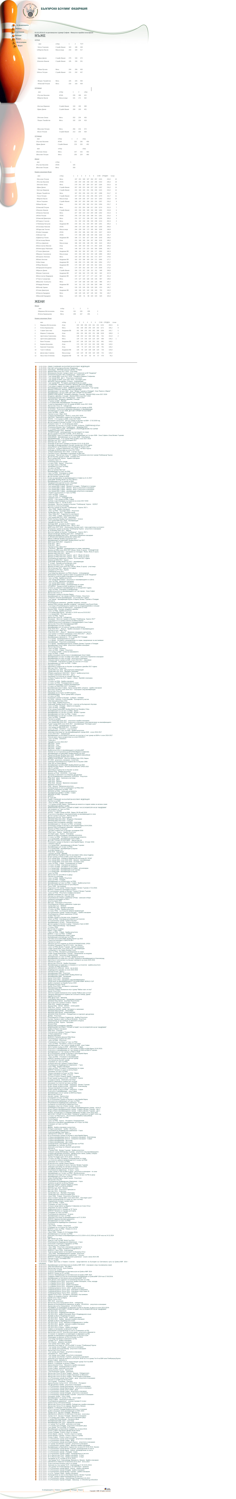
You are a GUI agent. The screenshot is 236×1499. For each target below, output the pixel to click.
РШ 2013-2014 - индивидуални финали (61, 1312)
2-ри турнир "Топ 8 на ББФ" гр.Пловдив (61, 1427)
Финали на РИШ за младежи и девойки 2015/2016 (65, 835)
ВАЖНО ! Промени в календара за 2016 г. (62, 889)
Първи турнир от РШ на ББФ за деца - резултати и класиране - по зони (72, 1171)
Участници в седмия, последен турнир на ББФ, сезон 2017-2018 (70, 386)
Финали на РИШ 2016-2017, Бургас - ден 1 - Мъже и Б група (68, 556)
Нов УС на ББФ (53, 768)
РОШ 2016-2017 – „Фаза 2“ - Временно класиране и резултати (69, 632)
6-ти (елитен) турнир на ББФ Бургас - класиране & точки (67, 607)
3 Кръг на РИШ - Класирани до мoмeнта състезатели (66, 919)
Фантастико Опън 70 (55, 593)
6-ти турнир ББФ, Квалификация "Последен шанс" (65, 402)
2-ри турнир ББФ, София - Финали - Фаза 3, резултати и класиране (71, 488)
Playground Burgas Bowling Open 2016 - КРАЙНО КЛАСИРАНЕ (69, 755)
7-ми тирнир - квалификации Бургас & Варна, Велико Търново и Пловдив (73, 599)
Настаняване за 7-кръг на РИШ (59, 809)
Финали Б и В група (54, 784)
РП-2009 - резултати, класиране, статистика (63, 760)
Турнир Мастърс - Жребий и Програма (61, 1193)
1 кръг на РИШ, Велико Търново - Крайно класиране (66, 947)
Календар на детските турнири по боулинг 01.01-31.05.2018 (68, 443)
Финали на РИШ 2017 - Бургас (58, 560)
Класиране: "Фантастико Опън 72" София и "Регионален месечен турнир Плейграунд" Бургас (80, 455)
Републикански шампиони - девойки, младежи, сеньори (67, 602)
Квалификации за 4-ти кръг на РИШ (60, 1176)
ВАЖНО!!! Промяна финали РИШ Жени (61, 1037)
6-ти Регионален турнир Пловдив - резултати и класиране (68, 1393)
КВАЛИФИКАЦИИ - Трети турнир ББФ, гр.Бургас (64, 694)
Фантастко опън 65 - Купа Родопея (60, 817)
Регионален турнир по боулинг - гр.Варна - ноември (66, 697)
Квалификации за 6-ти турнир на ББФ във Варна (64, 1093)
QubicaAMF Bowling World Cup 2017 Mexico (62, 479)
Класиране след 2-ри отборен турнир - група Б (64, 1106)
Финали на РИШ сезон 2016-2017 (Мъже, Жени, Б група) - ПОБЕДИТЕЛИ (73, 550)
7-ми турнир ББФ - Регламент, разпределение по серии (67, 383)
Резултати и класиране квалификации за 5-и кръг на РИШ (68, 1122)
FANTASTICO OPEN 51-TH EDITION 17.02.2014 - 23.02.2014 (68, 1414)
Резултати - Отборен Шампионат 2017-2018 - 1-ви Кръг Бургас (69, 448)
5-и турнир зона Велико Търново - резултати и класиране (68, 1443)
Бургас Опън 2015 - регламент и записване (63, 986)
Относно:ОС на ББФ (55, 1270)
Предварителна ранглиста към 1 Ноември (62, 483)
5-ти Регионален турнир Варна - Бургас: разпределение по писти (70, 1450)
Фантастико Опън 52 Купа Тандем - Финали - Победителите (68, 1373)
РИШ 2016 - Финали (54, 781)
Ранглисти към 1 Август (56, 971)
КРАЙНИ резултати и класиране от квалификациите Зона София (70, 622)
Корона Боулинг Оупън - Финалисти (60, 1370)
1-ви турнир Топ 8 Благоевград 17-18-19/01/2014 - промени (68, 1466)
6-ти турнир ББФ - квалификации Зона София (64, 838)
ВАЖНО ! (51, 796)
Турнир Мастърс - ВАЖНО (57, 906)
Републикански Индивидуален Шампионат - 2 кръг (65, 1242)
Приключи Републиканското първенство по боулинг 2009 (67, 761)
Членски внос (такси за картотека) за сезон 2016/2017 (66, 737)
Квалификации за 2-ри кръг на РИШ (60, 1234)
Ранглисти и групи (54, 942)
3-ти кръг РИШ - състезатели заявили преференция (66, 911)
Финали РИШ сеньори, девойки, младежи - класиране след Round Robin (73, 604)
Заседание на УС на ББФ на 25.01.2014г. (62, 1458)
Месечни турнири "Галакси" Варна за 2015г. (63, 1184)
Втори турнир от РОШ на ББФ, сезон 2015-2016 (64, 857)
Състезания (19, 32)
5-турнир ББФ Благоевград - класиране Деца (63, 1419)
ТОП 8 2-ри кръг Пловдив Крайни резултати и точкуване (67, 1409)
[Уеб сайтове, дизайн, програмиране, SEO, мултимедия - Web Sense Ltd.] (107, 1489)
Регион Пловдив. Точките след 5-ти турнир (62, 1432)
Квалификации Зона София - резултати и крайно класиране (68, 645)
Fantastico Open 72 (54, 460)
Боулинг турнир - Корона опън (58, 1096)
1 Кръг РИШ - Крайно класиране (59, 509)
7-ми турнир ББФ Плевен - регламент (61, 583)
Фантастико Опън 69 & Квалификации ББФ (62, 624)
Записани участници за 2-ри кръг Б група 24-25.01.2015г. (67, 1166)
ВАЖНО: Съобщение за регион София (61, 1363)
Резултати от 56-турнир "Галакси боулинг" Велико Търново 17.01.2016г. (72, 888)
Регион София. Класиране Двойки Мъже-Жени (64, 1430)
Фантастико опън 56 (55, 1180)
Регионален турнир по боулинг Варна (60, 594)
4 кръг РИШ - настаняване (57, 886)
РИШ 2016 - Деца (54, 779)
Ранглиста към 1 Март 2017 (57, 630)
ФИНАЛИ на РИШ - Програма (58, 794)
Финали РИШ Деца (54, 1035)
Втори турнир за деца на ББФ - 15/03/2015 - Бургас (65, 1078)
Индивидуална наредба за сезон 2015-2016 (63, 970)
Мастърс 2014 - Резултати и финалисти (61, 1189)
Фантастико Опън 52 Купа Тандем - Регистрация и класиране (69, 1376)
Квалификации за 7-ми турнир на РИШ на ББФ (64, 1052)
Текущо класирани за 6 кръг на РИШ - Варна (63, 1073)
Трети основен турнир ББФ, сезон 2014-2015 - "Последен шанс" (70, 1198)
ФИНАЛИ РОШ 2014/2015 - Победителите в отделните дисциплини (71, 1014)
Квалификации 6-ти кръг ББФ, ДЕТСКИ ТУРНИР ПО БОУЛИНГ (69, 411)
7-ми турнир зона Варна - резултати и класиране (65, 1352)
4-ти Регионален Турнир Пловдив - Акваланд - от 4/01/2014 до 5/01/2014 (73, 1480)
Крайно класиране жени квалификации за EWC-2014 (66, 1411)
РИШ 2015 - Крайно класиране (58, 1004)
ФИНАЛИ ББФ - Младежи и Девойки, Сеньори (63, 399)
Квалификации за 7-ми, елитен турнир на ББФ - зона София (68, 1045)
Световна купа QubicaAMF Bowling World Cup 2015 (65, 938)
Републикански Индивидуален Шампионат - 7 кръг (65, 1065)
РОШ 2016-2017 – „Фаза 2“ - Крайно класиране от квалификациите (71, 629)
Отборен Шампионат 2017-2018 (59, 474)
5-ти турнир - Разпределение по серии (61, 638)
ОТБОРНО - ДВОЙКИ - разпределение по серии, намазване (69, 548)
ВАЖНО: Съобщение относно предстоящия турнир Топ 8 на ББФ (70, 1362)
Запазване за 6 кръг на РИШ (58, 1071)
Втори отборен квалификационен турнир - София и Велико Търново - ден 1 (74, 1111)
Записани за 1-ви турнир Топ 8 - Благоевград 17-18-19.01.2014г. (70, 1465)
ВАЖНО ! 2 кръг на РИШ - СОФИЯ (60, 934)
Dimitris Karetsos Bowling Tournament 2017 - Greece (65, 519)
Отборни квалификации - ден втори (60, 1140)
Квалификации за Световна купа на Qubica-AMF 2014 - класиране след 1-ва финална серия (80, 1265)
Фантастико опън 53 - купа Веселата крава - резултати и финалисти (71, 1332)
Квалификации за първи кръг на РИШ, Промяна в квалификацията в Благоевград (76, 958)
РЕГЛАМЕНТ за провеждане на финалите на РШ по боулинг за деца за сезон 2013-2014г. (78, 1307)
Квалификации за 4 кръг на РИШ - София (62, 663)
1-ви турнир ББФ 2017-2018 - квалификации (63, 520)
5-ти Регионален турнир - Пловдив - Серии (62, 1452)
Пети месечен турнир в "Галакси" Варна (62, 1032)
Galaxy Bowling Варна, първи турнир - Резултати (64, 1178)
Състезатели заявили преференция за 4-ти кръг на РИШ (67, 1160)
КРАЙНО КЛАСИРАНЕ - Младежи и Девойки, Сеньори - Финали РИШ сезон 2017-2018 (77, 394)
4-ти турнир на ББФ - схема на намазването (63, 652)
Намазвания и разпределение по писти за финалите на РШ (68, 1330)
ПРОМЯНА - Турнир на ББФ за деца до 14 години (65, 586)
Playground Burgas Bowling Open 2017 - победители (65, 534)
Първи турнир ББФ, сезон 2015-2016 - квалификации (66, 948)
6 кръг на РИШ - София (56, 412)
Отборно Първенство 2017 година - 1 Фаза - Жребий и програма (70, 678)
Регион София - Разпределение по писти (62, 1366)
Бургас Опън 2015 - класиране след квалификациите (66, 979)
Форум (18, 39)
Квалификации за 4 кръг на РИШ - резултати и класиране (68, 658)
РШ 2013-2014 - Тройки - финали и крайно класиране (66, 1319)
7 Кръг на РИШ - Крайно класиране (60, 802)
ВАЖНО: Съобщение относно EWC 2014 (62, 1407)
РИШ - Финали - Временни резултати (60, 786)
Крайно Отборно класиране (57, 1029)
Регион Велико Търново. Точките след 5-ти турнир (65, 1435)
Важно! (50, 1237)
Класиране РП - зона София (57, 1353)
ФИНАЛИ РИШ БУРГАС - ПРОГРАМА (60, 1011)
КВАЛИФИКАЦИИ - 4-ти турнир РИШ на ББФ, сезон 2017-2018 (69, 438)
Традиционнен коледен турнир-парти (60, 1201)
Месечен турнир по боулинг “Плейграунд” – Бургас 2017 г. (68, 507)
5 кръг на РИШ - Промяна (57, 648)
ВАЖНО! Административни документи (61, 1219)
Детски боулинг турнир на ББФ (58, 476)
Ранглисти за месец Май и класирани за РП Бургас (65, 576)
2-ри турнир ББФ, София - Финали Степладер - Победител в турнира (72, 486)
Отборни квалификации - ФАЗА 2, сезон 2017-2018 (65, 415)
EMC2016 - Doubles (54, 747)
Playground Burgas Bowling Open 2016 (61, 756)
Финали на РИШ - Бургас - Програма (60, 1022)
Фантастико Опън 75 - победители (60, 406)
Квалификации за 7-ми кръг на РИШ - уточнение (64, 824)
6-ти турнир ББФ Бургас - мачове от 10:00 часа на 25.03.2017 (69, 612)
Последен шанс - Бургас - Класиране (61, 834)
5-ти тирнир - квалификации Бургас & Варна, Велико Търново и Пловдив (73, 643)
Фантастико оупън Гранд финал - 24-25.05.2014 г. (65, 1306)
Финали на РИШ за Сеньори (57, 829)
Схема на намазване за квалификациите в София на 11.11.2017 (70, 478)
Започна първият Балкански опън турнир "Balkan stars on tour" (69, 993)
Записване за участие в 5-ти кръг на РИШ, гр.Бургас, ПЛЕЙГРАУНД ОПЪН (74, 425)
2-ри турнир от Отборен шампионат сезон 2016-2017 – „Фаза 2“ (70, 634)
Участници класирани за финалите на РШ (62, 1339)
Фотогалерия (21, 42)
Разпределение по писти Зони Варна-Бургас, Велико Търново (69, 1475)
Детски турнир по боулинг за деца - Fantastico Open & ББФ (68, 924)
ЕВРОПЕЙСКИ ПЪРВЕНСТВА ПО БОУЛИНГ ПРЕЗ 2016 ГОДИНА (70, 855)
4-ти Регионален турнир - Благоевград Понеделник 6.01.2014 (69, 1478)
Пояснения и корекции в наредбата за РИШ (63, 1243)
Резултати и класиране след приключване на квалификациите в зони (72, 814)
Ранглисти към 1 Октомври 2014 (59, 1258)
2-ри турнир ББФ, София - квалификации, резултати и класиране (70, 491)
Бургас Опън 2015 (54, 991)
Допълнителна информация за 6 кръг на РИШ (63, 1101)
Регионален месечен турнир (57, 461)
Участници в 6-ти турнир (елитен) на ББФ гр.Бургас (66, 620)
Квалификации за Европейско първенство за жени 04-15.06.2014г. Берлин (73, 1447)
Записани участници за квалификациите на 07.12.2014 (67, 1217)
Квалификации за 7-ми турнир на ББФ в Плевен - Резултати (68, 596)
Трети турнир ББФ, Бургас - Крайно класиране (64, 458)
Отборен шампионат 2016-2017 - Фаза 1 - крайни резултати (68, 673)
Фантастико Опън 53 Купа (57, 1350)
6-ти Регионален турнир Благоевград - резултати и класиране (69, 1386)
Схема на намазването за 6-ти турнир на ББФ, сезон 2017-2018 (70, 404)
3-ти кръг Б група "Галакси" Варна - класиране (64, 1076)
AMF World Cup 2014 (55, 1239)
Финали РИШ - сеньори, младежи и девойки (63, 609)
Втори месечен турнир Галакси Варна (61, 1163)
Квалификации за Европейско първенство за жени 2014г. (67, 1429)
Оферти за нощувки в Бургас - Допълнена (62, 1296)
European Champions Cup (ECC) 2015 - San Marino (65, 945)
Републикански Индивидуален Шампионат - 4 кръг (65, 1181)
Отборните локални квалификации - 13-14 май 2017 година (68, 597)
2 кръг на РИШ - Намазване (57, 496)
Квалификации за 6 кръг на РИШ (59, 625)
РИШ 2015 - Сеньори (55, 1030)
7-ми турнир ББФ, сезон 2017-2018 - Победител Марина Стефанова (71, 376)
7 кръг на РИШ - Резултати (57, 1040)
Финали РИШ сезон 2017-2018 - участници (62, 371)
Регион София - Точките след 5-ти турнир (62, 1437)
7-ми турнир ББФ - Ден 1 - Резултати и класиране (65, 378)
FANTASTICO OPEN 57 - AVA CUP (59, 1134)
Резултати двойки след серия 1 (59, 1132)
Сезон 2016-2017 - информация (59, 734)
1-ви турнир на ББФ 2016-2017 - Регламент (63, 727)
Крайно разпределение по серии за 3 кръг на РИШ (65, 1199)
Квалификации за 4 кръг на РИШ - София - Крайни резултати (69, 883)
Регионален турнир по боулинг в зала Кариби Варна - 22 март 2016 (71, 842)
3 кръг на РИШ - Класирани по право (60, 473)
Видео (20, 45)
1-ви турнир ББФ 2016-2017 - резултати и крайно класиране (68, 720)
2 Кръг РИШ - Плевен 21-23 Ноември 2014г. (63, 1232)
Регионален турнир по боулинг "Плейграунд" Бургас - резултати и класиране (74, 529)
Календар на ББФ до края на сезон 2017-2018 (63, 450)
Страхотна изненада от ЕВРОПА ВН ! (61, 940)
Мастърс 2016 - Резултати (57, 668)
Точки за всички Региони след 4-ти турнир (62, 1463)
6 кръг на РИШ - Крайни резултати (60, 611)
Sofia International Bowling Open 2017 (60, 484)
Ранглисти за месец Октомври (58, 506)
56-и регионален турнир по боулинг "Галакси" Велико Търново (69, 891)
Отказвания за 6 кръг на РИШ (58, 1098)
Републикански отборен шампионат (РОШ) (63, 914)
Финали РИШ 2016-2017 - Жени (59, 553)
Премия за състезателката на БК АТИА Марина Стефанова (68, 752)
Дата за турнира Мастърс (56, 470)
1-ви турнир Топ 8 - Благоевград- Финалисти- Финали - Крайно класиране (73, 1460)
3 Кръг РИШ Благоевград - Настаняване (62, 925)
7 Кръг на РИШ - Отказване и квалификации (63, 1057)
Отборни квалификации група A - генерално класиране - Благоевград (72, 1137)
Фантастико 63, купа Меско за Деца (60, 875)
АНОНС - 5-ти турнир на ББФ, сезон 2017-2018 (64, 419)
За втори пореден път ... (56, 850)
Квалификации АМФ (55, 988)
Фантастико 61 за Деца (56, 929)
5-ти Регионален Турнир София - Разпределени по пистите (68, 1453)
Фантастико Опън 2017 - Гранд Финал (61, 565)
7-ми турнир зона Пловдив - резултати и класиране (65, 1347)
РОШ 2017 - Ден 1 (54, 545)
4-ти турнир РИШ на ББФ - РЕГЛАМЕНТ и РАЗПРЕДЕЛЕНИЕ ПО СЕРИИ (73, 429)
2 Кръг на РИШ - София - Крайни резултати (63, 932)
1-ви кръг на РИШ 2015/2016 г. (58, 966)
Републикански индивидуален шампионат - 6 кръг (65, 1102)
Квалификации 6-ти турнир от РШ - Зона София (64, 1398)
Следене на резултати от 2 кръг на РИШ (62, 493)
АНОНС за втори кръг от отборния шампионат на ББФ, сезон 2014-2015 (73, 1112)
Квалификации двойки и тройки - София (62, 793)
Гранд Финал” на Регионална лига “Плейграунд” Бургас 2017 (69, 447)
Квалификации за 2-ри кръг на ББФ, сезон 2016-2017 (66, 716)
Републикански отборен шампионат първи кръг (64, 904)
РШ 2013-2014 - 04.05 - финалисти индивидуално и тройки (68, 1322)
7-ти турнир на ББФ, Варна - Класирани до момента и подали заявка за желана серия (77, 804)
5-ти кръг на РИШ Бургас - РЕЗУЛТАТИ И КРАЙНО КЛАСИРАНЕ (70, 1116)
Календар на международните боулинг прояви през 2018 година (70, 445)
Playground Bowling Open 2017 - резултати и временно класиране (70, 535)
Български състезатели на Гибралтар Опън (63, 1104)
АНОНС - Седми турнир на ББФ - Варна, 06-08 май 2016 (67, 812)
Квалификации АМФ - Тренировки (59, 976)
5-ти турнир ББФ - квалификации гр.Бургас (63, 871)
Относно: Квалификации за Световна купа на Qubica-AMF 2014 (70, 1271)
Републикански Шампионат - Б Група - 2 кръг (63, 1170)
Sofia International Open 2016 (57, 701)
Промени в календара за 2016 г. (59, 899)
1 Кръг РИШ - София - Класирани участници (63, 515)
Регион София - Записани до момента (61, 1399)
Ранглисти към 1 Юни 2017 (57, 547)
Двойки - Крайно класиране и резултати (61, 1127)
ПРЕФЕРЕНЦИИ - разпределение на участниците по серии (68, 432)
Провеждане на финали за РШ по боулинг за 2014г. (65, 1337)
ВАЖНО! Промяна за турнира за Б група (62, 1211)
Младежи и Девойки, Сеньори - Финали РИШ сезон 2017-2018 (69, 396)
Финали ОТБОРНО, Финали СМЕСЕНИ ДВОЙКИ (65, 389)
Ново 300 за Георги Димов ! (57, 763)
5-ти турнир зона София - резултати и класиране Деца (67, 1417)
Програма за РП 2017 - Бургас (58, 570)
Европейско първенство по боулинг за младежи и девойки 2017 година (72, 666)
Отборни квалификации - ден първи (60, 1142)
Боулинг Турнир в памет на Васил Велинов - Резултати (67, 1019)
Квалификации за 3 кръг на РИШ (59, 471)
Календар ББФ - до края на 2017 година (61, 524)
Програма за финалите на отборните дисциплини (65, 775)
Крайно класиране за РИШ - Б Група (60, 1075)
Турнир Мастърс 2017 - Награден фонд (61, 512)
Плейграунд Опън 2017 (56, 571)
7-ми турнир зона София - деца (59, 1343)
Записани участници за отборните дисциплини (64, 1147)
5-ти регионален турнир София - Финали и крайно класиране (69, 1445)
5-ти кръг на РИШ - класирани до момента (62, 865)
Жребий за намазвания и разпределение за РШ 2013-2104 (68, 1335)
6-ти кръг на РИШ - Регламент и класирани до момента (67, 837)
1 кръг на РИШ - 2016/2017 (57, 738)
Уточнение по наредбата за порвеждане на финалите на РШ (69, 1334)
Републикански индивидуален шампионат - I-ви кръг (66, 1255)
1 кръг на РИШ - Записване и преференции (63, 955)
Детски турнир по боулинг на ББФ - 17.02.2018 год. (65, 422)
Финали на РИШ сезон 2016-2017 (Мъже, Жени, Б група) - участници (71, 566)
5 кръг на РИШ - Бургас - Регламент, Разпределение (66, 1120)
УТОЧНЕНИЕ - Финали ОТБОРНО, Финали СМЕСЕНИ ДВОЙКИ (70, 384)
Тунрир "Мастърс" (54, 916)
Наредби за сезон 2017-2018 (58, 522)
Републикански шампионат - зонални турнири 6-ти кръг (67, 1401)
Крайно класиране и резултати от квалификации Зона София (69, 655)
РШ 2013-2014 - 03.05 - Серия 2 (59, 1325)
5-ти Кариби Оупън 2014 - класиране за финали (64, 1286)
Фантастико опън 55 (55, 1230)
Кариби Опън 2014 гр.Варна (57, 1298)
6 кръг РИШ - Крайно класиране (59, 1066)
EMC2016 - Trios (53, 745)
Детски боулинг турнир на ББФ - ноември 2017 (64, 456)
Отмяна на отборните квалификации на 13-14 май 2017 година (69, 588)
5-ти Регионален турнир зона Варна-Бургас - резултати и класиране (71, 1442)
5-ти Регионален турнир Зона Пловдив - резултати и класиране (70, 1439)
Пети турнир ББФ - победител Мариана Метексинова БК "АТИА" (70, 858)
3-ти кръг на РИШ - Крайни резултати (61, 909)
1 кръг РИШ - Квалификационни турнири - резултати (66, 1253)
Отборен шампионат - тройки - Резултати (62, 1129)
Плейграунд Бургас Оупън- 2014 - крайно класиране (66, 1288)
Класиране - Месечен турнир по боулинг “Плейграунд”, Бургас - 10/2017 (73, 504)
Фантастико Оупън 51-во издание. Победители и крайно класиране (71, 1404)
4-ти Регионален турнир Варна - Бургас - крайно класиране (68, 1468)
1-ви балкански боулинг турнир (58, 1060)
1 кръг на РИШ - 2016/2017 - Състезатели (62, 729)
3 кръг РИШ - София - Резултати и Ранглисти (63, 1196)
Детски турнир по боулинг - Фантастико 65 (62, 816)
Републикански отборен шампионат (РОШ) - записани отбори (69, 897)
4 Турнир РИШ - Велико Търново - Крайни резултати (66, 1150)
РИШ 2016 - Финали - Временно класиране (62, 783)
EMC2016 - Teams (54, 743)
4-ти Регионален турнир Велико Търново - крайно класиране (69, 1471)
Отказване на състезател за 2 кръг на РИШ (63, 1227)
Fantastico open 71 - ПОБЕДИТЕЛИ (60, 497)
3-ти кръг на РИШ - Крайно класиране (61, 681)
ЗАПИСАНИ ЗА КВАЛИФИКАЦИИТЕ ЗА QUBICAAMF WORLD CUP (71, 981)
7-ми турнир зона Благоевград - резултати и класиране (67, 1348)
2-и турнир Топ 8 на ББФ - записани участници (64, 1424)
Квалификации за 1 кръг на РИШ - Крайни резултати (66, 730)
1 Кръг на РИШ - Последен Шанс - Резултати (63, 511)
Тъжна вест (52, 740)
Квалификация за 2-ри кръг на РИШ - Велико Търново (66, 712)
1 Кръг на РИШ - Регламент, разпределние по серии (66, 952)
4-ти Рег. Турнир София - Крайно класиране (63, 1473)
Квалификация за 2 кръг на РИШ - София (62, 714)
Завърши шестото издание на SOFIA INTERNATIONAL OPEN (69, 943)
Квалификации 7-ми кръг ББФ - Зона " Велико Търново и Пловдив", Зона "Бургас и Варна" (79, 391)
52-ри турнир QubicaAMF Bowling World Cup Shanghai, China (68, 709)
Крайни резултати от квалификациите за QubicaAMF (66, 750)
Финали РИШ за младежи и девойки (60, 1025)
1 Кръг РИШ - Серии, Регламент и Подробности (64, 1248)
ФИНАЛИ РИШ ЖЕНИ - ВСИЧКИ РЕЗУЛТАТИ (63, 1001)
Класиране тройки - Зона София (59, 1396)
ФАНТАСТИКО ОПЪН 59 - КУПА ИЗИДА (62, 1055)
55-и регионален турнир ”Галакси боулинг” (62, 920)
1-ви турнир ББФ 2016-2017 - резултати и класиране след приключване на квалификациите (79, 722)
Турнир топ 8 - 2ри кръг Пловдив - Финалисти (63, 1412)
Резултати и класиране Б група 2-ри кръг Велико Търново (68, 1165)
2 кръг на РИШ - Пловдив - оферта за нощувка (64, 706)
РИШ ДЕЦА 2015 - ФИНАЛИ (57, 998)
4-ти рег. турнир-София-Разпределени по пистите (65, 1476)
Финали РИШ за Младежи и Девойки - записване (64, 827)
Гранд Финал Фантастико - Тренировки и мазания (65, 999)
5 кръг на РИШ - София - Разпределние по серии (65, 863)
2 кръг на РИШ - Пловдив (56, 707)
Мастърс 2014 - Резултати (57, 1191)
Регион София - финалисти (57, 1360)
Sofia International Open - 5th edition (60, 1266)
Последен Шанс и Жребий (57, 465)
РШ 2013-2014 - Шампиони (57, 1311)
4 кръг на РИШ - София (56, 653)
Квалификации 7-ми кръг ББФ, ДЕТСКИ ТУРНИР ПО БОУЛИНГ (70, 393)
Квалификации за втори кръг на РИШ (60, 937)
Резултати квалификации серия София (61, 935)
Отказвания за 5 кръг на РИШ (58, 1117)
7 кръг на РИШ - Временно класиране (61, 581)
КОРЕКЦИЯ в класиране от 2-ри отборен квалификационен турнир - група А (74, 1107)
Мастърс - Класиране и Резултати (59, 902)
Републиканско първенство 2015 (59, 1039)
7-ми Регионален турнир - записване (60, 1371)
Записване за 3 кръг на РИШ (58, 1207)
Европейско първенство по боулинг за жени (63, 770)
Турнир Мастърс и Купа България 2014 (61, 1194)
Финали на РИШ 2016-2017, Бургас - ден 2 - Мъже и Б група (68, 555)
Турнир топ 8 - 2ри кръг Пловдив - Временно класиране (67, 1416)
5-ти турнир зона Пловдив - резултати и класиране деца (67, 1425)
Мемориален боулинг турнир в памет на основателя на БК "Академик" (72, 373)
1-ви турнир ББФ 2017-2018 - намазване (62, 517)
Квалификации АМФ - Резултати (59, 973)
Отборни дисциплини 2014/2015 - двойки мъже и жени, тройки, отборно (72, 1153)
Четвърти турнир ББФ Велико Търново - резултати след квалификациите (73, 1152)
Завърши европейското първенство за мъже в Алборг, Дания (69, 994)
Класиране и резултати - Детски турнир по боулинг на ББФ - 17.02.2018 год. (74, 420)
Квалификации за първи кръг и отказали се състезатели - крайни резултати (74, 965)
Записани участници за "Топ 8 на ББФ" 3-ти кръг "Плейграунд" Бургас (72, 1345)
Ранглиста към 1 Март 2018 (57, 414)
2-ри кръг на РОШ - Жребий (57, 853)
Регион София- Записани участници (60, 1368)
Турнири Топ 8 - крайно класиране (59, 1340)
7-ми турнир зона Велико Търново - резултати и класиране (68, 1357)
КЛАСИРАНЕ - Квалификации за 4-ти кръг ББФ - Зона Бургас (69, 437)
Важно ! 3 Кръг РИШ (54, 930)
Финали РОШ (52, 1024)
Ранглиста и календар (55, 876)
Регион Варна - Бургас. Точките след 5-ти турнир (65, 1434)
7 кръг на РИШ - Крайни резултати (60, 578)
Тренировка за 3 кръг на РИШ (58, 466)
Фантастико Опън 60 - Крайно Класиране (62, 963)
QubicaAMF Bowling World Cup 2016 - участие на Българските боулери (72, 704)
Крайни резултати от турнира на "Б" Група (62, 1209)
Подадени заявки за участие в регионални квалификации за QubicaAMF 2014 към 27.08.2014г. (80, 1276)
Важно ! (50, 1125)
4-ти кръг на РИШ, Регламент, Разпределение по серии (67, 1158)
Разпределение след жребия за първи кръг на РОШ (66, 1143)
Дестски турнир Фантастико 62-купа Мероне (63, 884)
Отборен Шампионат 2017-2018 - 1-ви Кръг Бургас (65, 452)
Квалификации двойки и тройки (58, 806)
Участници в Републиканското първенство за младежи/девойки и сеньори (73, 606)
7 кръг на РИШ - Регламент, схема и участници (64, 1043)
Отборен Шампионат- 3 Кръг (58, 1034)
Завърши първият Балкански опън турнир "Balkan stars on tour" (70, 989)
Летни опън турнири (55, 811)
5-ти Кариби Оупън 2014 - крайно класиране (63, 1284)
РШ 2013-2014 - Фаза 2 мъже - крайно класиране (65, 1317)
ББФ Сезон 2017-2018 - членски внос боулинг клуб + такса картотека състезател (76, 527)
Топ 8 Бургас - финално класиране (60, 1342)
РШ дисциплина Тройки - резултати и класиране (64, 1384)
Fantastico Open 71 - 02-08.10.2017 (60, 502)
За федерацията (22, 25)
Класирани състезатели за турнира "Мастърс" (64, 676)
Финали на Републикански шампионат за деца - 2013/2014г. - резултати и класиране (77, 1304)
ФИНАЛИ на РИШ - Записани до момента (62, 791)
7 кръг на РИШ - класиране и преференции (63, 589)
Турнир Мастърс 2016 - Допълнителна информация (66, 670)
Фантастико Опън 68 (55, 647)
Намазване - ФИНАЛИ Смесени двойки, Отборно (65, 370)
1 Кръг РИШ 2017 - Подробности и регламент (63, 514)
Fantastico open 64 (54, 843)
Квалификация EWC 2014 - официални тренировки (65, 1422)
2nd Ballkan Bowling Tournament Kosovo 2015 (63, 1168)
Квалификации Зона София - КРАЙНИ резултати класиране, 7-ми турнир (73, 388)
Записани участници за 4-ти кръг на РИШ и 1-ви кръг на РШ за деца (71, 1175)
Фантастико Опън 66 (55, 691)
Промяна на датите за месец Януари (60, 1183)
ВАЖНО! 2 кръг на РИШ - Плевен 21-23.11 (62, 1229)
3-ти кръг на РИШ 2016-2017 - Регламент (62, 686)
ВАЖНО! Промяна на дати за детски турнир (63, 1058)
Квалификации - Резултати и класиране (61, 642)
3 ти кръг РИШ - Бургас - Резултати (60, 463)
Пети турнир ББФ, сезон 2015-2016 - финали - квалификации (69, 860)
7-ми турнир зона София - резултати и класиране (65, 1355)
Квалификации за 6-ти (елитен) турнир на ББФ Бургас (66, 627)
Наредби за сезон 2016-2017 (58, 742)
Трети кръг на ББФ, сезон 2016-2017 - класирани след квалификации (71, 689)
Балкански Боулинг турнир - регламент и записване (66, 1009)
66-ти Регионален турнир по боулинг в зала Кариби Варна (68, 1053)
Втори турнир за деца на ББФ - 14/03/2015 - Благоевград (67, 1086)
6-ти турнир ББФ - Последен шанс (60, 614)
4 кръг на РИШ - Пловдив (56, 879)
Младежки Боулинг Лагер (56, 984)
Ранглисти (51, 601)
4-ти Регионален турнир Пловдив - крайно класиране (66, 1470)
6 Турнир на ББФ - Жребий (57, 401)
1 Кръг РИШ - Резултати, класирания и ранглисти (65, 1247)
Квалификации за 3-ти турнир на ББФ (61, 481)
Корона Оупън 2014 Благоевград (59, 1402)
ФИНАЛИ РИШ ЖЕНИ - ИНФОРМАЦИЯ (61, 1012)
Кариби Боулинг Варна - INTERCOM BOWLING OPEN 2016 (68, 766)
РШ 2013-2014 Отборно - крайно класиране (63, 1327)
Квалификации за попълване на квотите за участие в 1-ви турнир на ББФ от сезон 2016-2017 (80, 735)
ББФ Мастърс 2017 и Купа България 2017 (62, 440)
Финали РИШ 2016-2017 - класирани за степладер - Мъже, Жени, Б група (73, 552)
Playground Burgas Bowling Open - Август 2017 (64, 525)
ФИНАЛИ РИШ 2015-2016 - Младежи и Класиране (65, 819)
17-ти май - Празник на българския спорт (62, 563)
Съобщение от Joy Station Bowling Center (62, 950)
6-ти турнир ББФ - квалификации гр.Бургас (63, 848)
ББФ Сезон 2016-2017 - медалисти (60, 542)
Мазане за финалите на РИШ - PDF (60, 789)
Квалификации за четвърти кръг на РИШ (62, 881)
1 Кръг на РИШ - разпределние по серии (62, 725)
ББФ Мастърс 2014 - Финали (58, 1188)
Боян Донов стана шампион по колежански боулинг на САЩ (68, 1280)
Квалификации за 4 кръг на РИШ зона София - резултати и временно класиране (76, 656)
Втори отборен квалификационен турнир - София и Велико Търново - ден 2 (74, 1109)
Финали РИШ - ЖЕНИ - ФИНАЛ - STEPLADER (63, 1006)
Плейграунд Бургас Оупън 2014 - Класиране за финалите (68, 1289)
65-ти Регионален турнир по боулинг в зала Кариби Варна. (68, 1099)
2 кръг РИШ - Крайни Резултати (59, 702)
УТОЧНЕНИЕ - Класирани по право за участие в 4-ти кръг (68, 661)
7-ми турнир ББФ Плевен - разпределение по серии (66, 584)
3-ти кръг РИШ (53, 927)
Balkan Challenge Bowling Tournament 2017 (62, 538)
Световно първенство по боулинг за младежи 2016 (65, 830)
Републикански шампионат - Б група (60, 1214)
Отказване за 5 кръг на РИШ (58, 1124)
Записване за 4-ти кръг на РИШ (59, 1161)
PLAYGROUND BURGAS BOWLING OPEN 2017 (64, 537)
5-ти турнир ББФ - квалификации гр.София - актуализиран (68, 868)
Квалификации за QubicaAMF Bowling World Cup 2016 (66, 753)
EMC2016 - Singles (54, 748)
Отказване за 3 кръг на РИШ (58, 1204)
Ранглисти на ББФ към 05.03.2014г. (60, 1380)
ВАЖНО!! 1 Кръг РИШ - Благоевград (60, 1250)
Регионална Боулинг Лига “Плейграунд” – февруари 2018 (67, 427)
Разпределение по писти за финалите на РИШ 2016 (66, 788)
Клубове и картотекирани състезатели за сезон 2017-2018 (68, 501)
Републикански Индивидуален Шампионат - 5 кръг (65, 1130)
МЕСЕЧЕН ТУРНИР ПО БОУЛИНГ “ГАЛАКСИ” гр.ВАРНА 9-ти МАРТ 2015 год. (74, 1114)
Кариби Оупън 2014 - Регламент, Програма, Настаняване (68, 1294)
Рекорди (18, 35)
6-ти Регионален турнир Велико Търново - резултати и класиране (70, 1394)
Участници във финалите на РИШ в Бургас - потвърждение (68, 573)
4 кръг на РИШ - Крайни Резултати (60, 878)
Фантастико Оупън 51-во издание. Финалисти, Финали (66, 1406)
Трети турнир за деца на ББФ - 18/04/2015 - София (65, 1047)
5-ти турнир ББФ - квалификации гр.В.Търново (64, 870)
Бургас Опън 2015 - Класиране (58, 978)
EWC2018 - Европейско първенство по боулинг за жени (67, 417)
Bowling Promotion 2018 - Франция (59, 430)
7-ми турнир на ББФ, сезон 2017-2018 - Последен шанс (67, 379)
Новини (19, 28)
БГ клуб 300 (52, 797)
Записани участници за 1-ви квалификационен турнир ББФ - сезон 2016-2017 (75, 732)
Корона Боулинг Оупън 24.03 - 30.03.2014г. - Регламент (67, 1383)
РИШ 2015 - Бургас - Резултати (59, 1007)
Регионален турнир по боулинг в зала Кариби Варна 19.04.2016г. (70, 825)
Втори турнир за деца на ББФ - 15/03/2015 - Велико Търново (69, 1084)
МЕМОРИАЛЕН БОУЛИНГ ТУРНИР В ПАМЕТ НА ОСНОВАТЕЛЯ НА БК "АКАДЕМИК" (77, 807)
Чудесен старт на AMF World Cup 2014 (61, 1240)
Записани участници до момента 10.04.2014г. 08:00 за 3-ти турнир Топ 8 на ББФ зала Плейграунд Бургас (84, 1358)
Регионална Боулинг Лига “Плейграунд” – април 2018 (66, 374)
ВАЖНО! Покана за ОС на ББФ (58, 1273)
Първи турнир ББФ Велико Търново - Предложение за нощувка (70, 953)
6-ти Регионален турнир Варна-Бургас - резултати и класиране (70, 1388)
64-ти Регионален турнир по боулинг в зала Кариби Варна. (68, 1135)
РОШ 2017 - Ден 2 (54, 543)
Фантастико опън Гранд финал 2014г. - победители (65, 1302)
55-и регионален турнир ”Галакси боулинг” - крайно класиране (69, 912)
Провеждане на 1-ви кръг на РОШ (59, 1145)
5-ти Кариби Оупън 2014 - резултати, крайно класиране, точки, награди (72, 1281)
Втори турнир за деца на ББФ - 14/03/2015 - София (65, 1089)
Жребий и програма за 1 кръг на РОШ (61, 894)
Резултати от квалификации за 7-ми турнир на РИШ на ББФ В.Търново (72, 1050)
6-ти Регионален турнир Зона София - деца (63, 1389)
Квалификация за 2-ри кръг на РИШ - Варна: (63, 711)
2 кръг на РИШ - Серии (56, 494)
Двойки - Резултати (54, 1016)
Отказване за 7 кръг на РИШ (58, 1061)
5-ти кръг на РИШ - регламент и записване (62, 866)
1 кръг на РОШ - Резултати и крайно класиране (64, 893)
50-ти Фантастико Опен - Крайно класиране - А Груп (66, 1457)
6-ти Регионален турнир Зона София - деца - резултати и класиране (71, 1378)
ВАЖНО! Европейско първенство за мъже (62, 1081)
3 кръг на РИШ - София (56, 1202)
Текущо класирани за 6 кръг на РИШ (60, 1088)
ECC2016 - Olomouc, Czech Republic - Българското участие (68, 699)
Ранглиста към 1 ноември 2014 (58, 1245)
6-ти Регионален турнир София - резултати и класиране (67, 1391)
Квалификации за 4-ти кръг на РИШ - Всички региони (66, 1173)
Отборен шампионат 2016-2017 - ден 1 (61, 675)
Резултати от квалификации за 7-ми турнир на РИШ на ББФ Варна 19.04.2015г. (75, 1048)
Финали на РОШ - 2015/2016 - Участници (62, 773)
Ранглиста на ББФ (54, 665)
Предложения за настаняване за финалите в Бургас (66, 1020)
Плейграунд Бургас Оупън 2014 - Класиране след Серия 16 (68, 1291)
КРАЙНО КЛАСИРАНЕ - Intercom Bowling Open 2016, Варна (68, 758)
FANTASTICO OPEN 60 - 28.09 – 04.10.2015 (63, 968)
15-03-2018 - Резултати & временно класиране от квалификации (70, 409)
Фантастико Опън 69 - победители (60, 617)
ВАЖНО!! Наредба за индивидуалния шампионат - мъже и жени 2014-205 (73, 1257)
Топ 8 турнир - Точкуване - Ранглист (60, 1381)
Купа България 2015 (55, 901)
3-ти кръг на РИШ (54, 468)
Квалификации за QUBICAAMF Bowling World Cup (65, 975)
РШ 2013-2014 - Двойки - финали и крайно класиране (66, 1324)
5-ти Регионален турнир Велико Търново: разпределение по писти (71, 1448)
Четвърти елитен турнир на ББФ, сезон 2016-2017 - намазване (69, 660)
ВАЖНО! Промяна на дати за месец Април (62, 1070)
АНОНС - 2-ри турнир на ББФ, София (61, 499)
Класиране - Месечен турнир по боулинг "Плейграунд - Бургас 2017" (71, 619)
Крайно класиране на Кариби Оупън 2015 (62, 983)
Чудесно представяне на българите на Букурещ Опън (66, 1252)
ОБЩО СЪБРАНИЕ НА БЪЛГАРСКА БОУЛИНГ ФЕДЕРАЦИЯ (69, 366)
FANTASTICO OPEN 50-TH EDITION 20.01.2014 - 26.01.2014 (68, 1462)
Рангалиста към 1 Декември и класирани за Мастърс (66, 453)
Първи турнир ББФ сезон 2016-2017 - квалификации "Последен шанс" (72, 724)
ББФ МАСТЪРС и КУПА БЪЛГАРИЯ (60, 1186)
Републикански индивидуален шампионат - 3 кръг (65, 1222)
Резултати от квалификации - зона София (62, 1091)
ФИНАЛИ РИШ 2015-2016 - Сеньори (60, 820)
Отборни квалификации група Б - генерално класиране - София (70, 1139)
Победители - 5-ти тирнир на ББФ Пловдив (62, 635)
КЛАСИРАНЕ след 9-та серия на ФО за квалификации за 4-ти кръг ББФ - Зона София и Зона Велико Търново (86, 435)
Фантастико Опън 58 (55, 1094)
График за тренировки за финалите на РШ (62, 1329)
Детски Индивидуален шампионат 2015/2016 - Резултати (67, 776)
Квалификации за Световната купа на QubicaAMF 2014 (67, 1278)
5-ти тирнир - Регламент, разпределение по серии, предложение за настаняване (76, 640)
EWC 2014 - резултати (55, 1301)
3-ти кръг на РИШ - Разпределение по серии (63, 683)
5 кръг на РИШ (53, 873)
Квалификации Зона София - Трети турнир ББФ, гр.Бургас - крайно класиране (75, 688)
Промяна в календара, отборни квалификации (64, 684)
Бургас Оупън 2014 (54, 1299)
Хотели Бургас (53, 1119)
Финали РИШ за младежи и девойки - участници (64, 822)
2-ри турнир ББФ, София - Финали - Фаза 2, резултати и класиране (71, 489)
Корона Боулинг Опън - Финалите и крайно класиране (66, 1365)
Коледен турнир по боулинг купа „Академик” (63, 917)
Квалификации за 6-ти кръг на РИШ (60, 847)
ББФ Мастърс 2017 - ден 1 (57, 442)
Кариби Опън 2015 (54, 996)
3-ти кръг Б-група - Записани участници (62, 1079)
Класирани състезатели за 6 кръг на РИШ (62, 1083)
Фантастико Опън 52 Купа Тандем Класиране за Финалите (68, 1375)
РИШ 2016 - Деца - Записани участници (61, 778)
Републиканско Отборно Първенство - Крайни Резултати (67, 1017)
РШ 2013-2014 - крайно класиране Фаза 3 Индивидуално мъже (69, 1314)
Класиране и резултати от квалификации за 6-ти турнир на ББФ (70, 407)
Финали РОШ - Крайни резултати (59, 771)
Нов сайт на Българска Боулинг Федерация (63, 368)
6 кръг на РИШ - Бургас (56, 615)
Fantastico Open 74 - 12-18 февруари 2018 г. (63, 424)
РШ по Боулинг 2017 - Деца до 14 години (62, 568)
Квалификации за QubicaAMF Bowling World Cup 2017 (66, 540)
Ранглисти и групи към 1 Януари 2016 (61, 896)
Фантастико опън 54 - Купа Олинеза (60, 1268)
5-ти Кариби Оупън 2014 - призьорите (61, 1283)
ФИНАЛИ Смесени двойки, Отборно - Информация (65, 381)
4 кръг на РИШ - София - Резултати (60, 650)
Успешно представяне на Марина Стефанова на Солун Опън (69, 1206)
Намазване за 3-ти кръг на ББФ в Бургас (62, 693)
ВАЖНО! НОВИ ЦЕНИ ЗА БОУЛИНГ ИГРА (62, 1155)
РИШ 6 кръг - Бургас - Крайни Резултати (62, 832)
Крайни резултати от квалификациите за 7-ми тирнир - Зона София (71, 591)
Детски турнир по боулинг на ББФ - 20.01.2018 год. (65, 433)
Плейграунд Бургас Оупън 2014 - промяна (62, 1293)
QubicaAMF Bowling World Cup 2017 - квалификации (66, 561)
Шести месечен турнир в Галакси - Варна (62, 1002)
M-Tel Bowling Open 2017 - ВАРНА (59, 530)
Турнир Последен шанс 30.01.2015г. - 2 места (63, 1157)
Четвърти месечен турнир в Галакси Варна (63, 1063)
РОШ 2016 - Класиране (56, 852)
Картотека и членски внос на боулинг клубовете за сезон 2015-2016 (71, 960)
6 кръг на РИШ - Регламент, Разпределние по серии (66, 1068)
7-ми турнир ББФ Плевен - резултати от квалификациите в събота (71, 579)
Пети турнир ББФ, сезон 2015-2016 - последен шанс (66, 861)
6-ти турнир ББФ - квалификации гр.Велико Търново (66, 845)
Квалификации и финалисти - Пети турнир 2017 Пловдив (67, 637)
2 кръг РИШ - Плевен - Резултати (59, 1225)
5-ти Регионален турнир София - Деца (61, 1440)
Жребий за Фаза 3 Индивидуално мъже (61, 1316)
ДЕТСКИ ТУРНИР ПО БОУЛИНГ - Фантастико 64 (65, 840)
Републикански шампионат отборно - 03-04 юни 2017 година (69, 558)
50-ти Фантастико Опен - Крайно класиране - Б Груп (66, 1455)
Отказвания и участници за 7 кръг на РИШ (62, 1042)
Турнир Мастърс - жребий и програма (61, 907)
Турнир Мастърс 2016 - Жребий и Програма (63, 671)
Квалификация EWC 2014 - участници (61, 1421)
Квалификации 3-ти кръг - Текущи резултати (63, 922)
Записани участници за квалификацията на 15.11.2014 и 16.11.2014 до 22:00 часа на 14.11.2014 (81, 1235)
